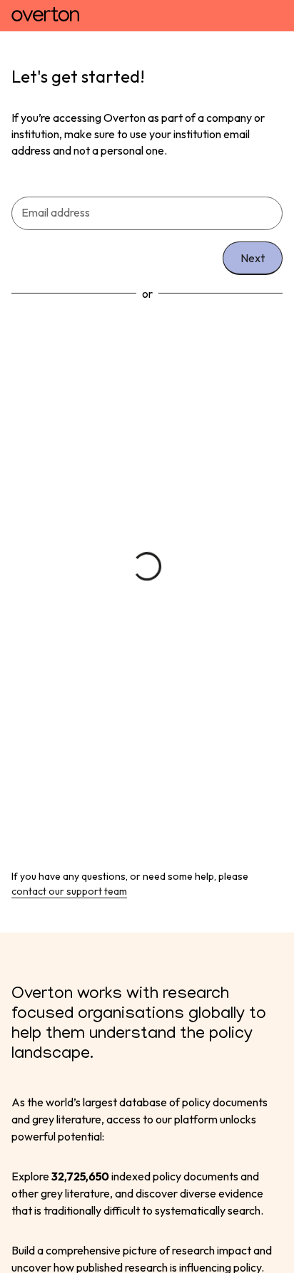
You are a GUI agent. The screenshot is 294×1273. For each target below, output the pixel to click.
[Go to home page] (45, 16)
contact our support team (69, 891)
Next (252, 258)
